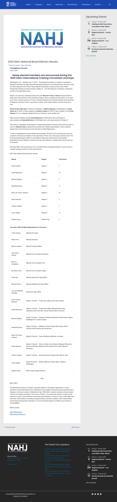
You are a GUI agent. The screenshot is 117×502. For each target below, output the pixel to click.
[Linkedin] (101, 494)
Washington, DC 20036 (14, 460)
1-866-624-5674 (12, 464)
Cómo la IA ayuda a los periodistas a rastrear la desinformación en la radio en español (58, 473)
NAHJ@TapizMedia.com (17, 414)
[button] (31, 4)
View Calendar (91, 56)
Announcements (14, 65)
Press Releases (26, 65)
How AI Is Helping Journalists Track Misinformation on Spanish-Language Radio (58, 467)
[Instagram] (98, 494)
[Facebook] (92, 494)
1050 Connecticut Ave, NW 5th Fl (17, 458)
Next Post (76, 427)
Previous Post (9, 427)
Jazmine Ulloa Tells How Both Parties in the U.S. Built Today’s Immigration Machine (58, 451)
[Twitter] (95, 494)
